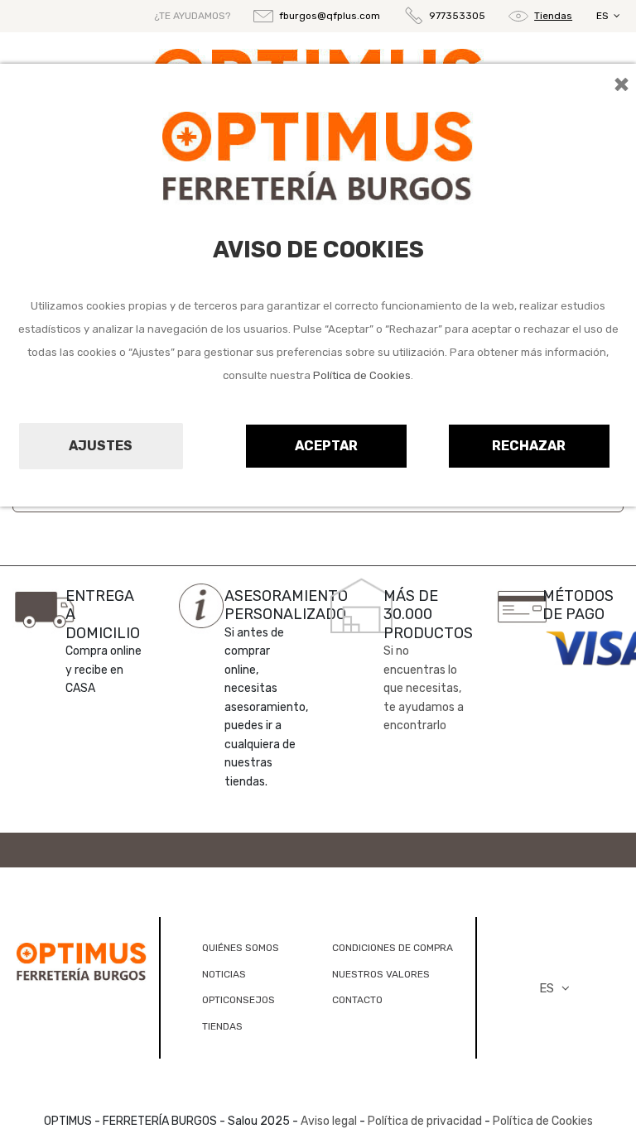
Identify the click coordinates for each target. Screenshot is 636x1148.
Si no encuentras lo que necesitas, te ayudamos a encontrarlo (423, 688)
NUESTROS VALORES (381, 974)
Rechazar (529, 446)
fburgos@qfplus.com (329, 16)
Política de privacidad (425, 1121)
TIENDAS (222, 1026)
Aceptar (326, 446)
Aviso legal (329, 1121)
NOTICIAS (224, 974)
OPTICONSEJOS (238, 1000)
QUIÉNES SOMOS (240, 947)
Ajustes (100, 446)
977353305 (457, 16)
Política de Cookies (362, 375)
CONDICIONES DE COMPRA (392, 947)
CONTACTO (357, 1000)
